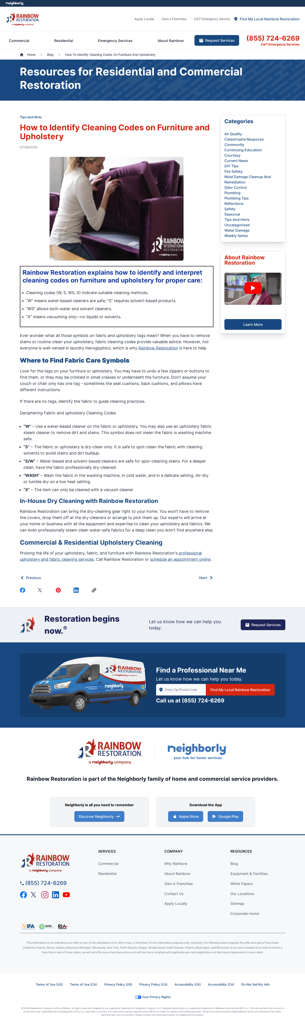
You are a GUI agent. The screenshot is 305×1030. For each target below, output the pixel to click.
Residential (107, 873)
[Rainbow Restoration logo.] (22, 18)
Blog (234, 863)
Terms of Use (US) (49, 984)
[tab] (267, 19)
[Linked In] (77, 590)
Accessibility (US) (188, 984)
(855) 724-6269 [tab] (273, 38)
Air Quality (233, 134)
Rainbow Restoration (158, 348)
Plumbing (232, 193)
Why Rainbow (175, 863)
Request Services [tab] (220, 40)
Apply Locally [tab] (144, 19)
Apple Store (189, 816)
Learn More (253, 324)
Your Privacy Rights (156, 997)
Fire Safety (233, 171)
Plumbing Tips (236, 198)
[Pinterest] (59, 590)
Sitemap (237, 903)
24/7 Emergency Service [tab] (212, 19)
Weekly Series (236, 235)
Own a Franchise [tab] (174, 19)
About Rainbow (177, 873)
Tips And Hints (237, 219)
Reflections (234, 203)
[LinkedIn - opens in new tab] (55, 894)
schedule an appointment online (180, 559)
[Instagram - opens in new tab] (44, 894)
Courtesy (232, 155)
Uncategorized (237, 225)
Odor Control (235, 187)
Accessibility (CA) (221, 984)
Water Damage (236, 230)
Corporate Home (244, 913)
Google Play (228, 816)
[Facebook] (23, 590)
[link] (94, 590)
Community (234, 144)
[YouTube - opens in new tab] (66, 894)
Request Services (266, 625)
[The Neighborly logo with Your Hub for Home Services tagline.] (197, 751)
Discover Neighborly (96, 816)
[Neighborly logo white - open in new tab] (14, 3)
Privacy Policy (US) (118, 984)
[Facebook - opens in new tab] (23, 894)
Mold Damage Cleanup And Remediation (247, 179)
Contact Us (174, 893)
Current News (236, 160)
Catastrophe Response (244, 139)
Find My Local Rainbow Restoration (240, 689)
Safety (229, 209)
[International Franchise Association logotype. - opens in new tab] (46, 926)
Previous (33, 577)
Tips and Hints (31, 117)
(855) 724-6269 (203, 700)
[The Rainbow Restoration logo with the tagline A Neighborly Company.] (110, 751)
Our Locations (242, 893)
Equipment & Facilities (249, 873)
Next (203, 577)
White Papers (241, 883)
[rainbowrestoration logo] (53, 862)
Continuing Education (243, 150)
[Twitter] (41, 590)
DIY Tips (231, 166)
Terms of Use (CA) (83, 984)
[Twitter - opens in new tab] (34, 894)
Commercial (108, 863)
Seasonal (232, 214)
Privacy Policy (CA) (153, 984)
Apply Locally (175, 903)
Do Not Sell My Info (255, 984)
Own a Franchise (178, 883)
